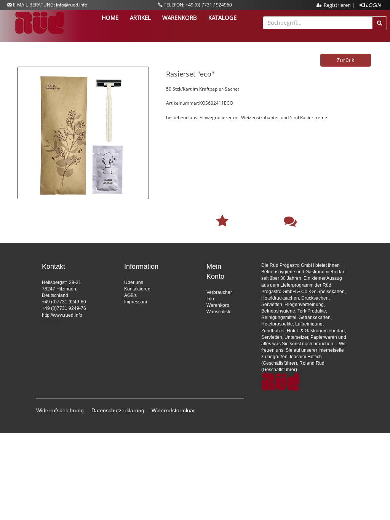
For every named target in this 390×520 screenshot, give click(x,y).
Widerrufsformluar (173, 410)
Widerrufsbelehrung (60, 410)
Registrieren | (339, 5)
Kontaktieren (137, 289)
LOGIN (372, 5)
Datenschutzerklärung (117, 410)
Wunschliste (219, 311)
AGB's (130, 295)
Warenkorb (217, 305)
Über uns (133, 282)
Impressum (135, 302)
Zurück (345, 60)
